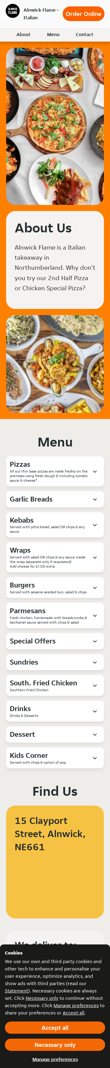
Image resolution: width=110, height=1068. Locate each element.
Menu (53, 34)
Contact (85, 34)
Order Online (83, 14)
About (23, 34)
